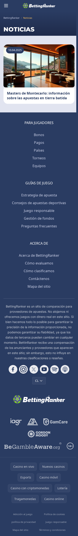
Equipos (39, 165)
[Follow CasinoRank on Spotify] (54, 369)
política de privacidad (23, 522)
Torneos (39, 158)
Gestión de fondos (39, 218)
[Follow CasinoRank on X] (33, 369)
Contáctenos (39, 278)
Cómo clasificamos (39, 271)
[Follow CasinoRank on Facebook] (13, 369)
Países (39, 150)
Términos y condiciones (52, 529)
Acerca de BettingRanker (39, 255)
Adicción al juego (22, 514)
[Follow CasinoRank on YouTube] (44, 369)
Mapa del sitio (39, 286)
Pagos (39, 142)
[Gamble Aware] (33, 446)
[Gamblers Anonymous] (32, 421)
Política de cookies (54, 514)
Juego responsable (39, 210)
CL (37, 381)
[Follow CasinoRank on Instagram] (23, 369)
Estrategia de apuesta (39, 195)
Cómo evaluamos (39, 263)
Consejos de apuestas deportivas (39, 202)
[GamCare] (55, 421)
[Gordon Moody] (39, 433)
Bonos (39, 134)
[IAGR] (16, 421)
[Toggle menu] (6, 5)
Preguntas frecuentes (39, 226)
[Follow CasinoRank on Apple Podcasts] (65, 369)
